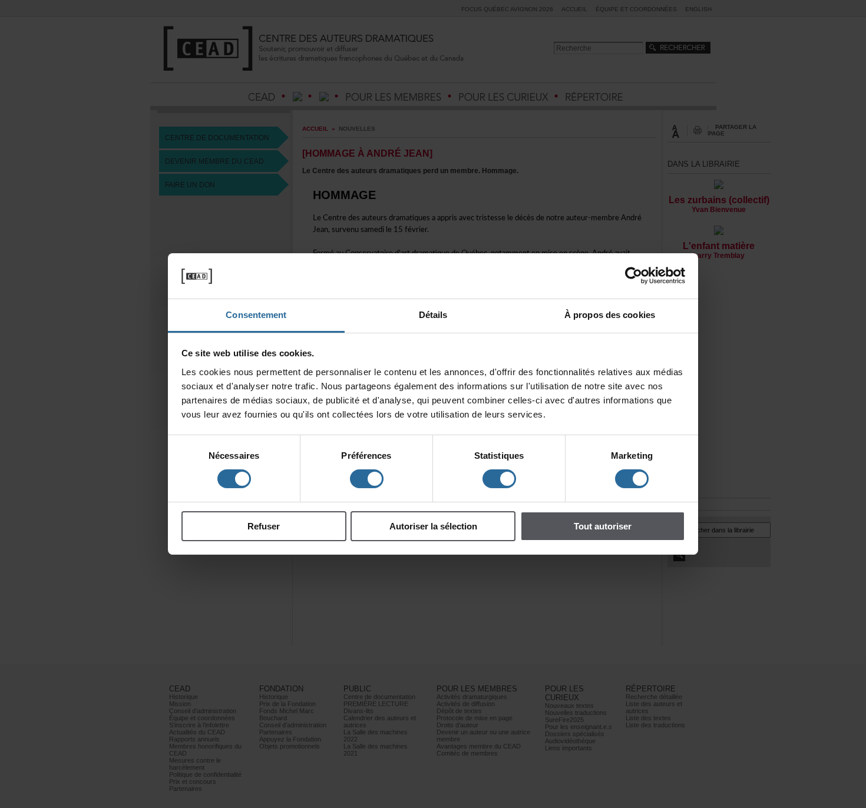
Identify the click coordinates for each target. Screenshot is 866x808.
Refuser (263, 526)
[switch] (367, 478)
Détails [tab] (433, 315)
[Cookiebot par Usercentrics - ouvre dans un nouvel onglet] (633, 275)
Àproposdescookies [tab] (609, 315)
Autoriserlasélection (433, 526)
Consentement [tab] (256, 315)
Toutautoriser (603, 526)
